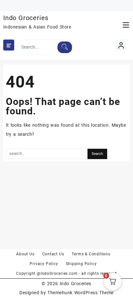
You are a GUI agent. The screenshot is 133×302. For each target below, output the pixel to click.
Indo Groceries (25, 18)
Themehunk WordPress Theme (80, 292)
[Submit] (64, 47)
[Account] (121, 45)
